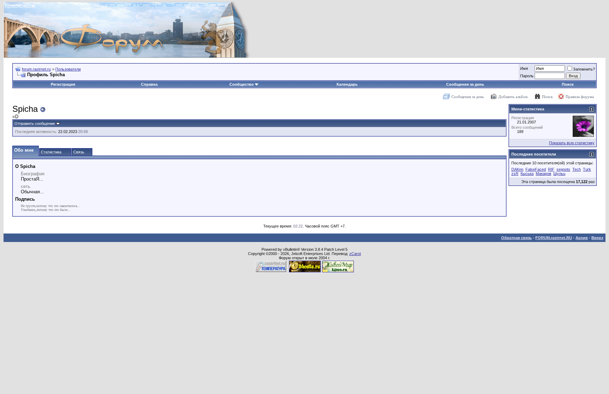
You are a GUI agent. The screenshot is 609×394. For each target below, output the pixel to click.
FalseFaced (535, 169)
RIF (551, 169)
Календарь (347, 84)
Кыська (527, 173)
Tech (576, 169)
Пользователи (68, 69)
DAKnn (517, 169)
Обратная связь (516, 238)
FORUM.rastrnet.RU (553, 238)
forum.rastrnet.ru (36, 69)
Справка (149, 84)
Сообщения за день (465, 84)
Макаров (543, 173)
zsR (514, 173)
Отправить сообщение (34, 123)
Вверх (597, 238)
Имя (524, 68)
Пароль (527, 76)
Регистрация (63, 84)
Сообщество (241, 84)
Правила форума (580, 97)
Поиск (568, 84)
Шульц (559, 173)
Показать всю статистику (572, 143)
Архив (582, 238)
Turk (587, 169)
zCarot (355, 253)
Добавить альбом (513, 97)
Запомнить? (584, 69)
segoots (563, 169)
